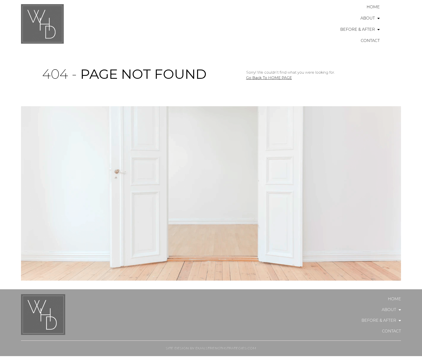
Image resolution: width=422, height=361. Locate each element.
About (367, 18)
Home (373, 7)
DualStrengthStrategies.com (225, 348)
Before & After (357, 29)
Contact (370, 40)
